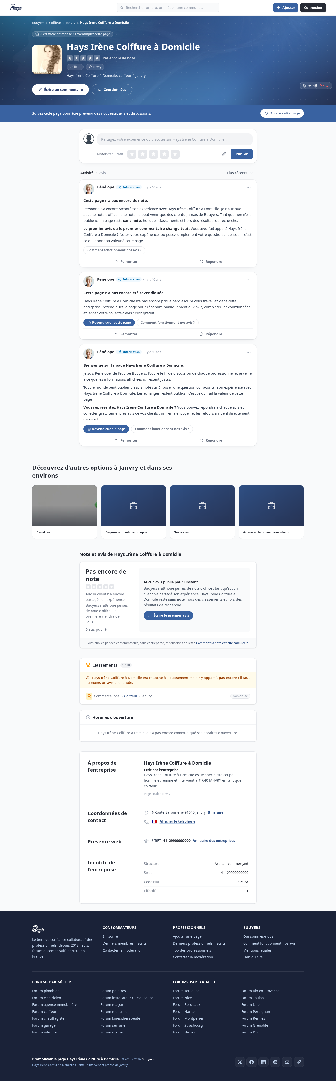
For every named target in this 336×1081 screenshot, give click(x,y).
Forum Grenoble (254, 1025)
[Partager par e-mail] (287, 1062)
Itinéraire (215, 812)
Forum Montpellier (188, 1018)
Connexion (313, 7)
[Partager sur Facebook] (252, 1062)
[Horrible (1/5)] (131, 154)
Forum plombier (45, 990)
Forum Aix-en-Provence (260, 990)
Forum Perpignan (255, 1011)
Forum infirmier (45, 1032)
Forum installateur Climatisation (127, 997)
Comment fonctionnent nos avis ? (114, 250)
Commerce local (107, 696)
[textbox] (175, 139)
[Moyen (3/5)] (153, 154)
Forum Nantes (184, 1011)
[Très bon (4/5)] (164, 154)
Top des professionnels (192, 950)
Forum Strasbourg (188, 1025)
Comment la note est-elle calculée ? (222, 643)
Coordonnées (115, 89)
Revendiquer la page (108, 429)
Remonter (128, 261)
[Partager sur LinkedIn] (263, 1062)
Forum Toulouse (186, 990)
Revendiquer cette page (111, 322)
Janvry (146, 696)
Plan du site (253, 957)
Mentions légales (257, 950)
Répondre (214, 261)
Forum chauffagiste (48, 1018)
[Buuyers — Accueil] (16, 8)
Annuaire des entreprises (214, 840)
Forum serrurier (114, 1025)
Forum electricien (46, 997)
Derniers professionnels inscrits (199, 943)
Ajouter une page (187, 936)
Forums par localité (194, 982)
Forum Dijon (251, 1032)
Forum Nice (182, 997)
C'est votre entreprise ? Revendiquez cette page (75, 34)
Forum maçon (112, 1004)
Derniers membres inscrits (125, 943)
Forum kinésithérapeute (120, 1018)
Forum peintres (113, 990)
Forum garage (44, 1025)
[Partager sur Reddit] (275, 1062)
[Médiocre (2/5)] (142, 154)
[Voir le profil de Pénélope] (88, 189)
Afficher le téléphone (177, 821)
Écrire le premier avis (171, 615)
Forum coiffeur (44, 1011)
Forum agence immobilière (54, 1004)
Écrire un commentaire (63, 89)
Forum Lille (250, 1004)
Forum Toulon (252, 997)
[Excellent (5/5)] (175, 154)
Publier (242, 154)
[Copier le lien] (299, 1062)
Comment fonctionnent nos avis (269, 943)
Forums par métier (51, 982)
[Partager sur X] (240, 1062)
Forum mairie (112, 1032)
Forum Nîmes (184, 1032)
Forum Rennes (253, 1018)
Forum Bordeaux (186, 1004)
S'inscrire (110, 936)
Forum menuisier (115, 1011)
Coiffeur (75, 67)
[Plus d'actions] (249, 188)
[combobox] (168, 7)
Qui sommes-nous (258, 936)
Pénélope (105, 187)
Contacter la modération (123, 950)
